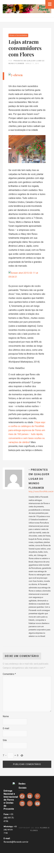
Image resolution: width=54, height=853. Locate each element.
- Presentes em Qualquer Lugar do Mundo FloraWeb (39, 478)
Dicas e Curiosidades (18, 35)
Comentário (9, 674)
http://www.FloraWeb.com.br (41, 491)
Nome (6, 716)
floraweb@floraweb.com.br (16, 842)
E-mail (6, 728)
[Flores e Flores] (27, 9)
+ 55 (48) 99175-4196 (9, 817)
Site (5, 740)
